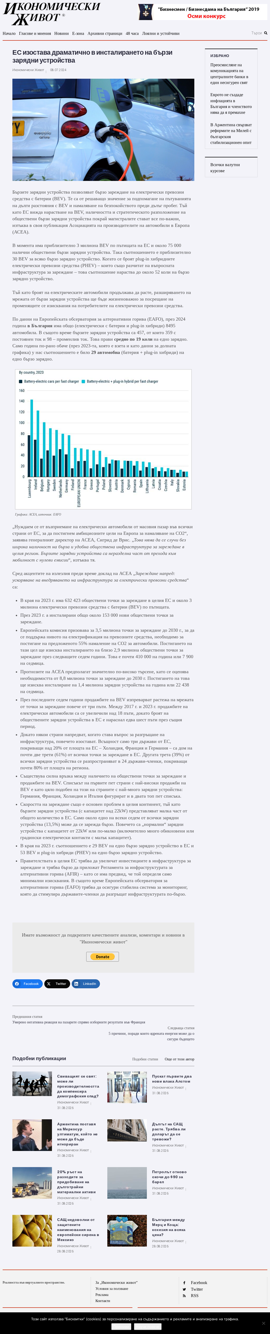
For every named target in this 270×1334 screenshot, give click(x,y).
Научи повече (148, 1326)
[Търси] (232, 33)
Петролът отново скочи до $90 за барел (169, 1177)
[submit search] (265, 33)
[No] (263, 1323)
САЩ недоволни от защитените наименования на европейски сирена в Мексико (78, 1230)
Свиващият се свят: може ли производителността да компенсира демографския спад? (78, 1086)
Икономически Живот (28, 70)
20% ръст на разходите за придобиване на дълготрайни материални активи (76, 1182)
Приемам (121, 1326)
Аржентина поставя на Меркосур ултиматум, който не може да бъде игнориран (77, 1134)
